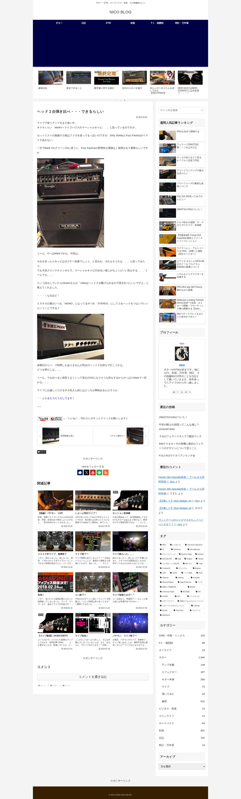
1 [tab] (116, 100)
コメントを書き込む (93, 676)
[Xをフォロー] (86, 472)
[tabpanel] (51, 83)
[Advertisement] (120, 47)
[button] (202, 110)
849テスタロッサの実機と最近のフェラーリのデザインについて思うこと (181, 446)
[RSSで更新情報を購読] (106, 472)
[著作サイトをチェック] (80, 472)
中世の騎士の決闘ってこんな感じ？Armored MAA (179, 426)
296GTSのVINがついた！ (173, 417)
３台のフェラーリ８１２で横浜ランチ (180, 436)
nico (182, 364)
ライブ (42, 452)
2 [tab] (120, 100)
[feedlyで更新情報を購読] (99, 472)
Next (206, 83)
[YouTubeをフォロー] (93, 472)
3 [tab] (124, 100)
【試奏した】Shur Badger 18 (174, 501)
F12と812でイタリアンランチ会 (177, 455)
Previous (35, 83)
